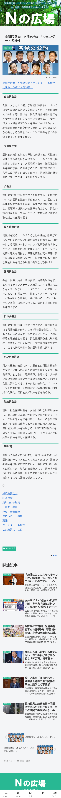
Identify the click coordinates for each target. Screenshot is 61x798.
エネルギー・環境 (13, 516)
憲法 (5, 520)
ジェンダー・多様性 (14, 525)
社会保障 (8, 498)
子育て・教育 (10, 507)
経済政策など (10, 493)
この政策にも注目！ (14, 529)
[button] (55, 535)
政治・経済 (10, 548)
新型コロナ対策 (11, 502)
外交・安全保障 (11, 511)
